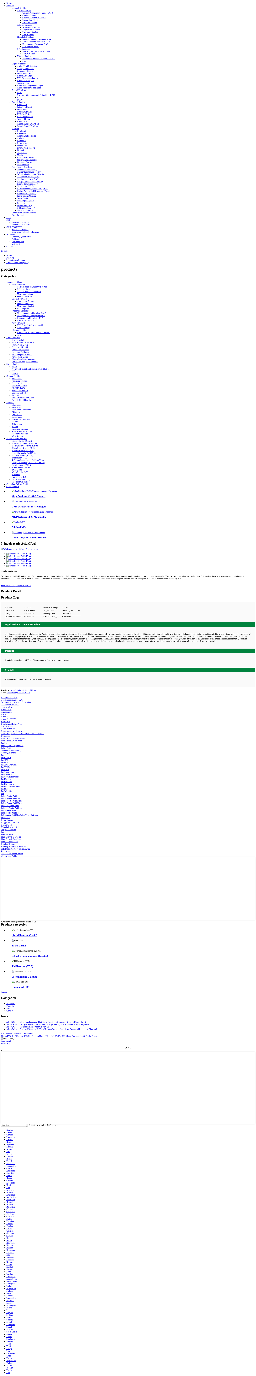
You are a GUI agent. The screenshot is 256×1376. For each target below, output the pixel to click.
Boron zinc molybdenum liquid (30, 85)
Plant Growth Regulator (22, 167)
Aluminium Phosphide (26, 136)
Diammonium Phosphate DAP (35, 44)
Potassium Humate (25, 107)
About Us (10, 234)
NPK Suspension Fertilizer (28, 78)
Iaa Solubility (6, 791)
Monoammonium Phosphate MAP (36, 39)
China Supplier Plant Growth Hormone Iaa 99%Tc (22, 733)
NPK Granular (28, 54)
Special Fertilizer (19, 90)
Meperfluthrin (23, 165)
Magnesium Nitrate (30, 20)
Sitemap (17, 1034)
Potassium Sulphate (30, 32)
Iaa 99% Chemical (9, 765)
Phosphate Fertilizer (25, 37)
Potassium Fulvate (24, 112)
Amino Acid (22, 121)
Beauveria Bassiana (25, 157)
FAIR (8, 220)
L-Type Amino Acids (10, 822)
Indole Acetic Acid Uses (11, 803)
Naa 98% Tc (6, 825)
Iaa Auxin (5, 769)
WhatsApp (5, 1043)
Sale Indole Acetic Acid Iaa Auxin (15, 849)
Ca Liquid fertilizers (25, 68)
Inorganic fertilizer (19, 8)
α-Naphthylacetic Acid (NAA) (23, 690)
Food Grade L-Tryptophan (12, 745)
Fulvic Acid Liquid (25, 73)
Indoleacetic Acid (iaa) (10, 813)
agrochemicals (7, 707)
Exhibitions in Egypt (20, 222)
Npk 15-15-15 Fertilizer (61, 1036)
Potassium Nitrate (29, 22)
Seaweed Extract (24, 119)
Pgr (2, 832)
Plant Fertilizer (7, 834)
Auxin (3, 714)
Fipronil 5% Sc (7, 1036)
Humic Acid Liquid (25, 76)
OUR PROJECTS (14, 227)
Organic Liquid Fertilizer (27, 126)
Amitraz (20, 138)
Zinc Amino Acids (9, 856)
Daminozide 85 (78, 1036)
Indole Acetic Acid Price (11, 801)
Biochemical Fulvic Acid (11, 724)
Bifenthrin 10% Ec (23, 1036)
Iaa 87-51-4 (6, 757)
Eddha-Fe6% (19, 527)
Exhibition (16, 239)
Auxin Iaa (5, 717)
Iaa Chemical (6, 774)
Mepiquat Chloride (25, 210)
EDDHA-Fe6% (23, 114)
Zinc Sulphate (28, 34)
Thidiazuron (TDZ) (25, 186)
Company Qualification (21, 237)
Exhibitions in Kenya (21, 225)
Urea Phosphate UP (30, 46)
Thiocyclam (22, 152)
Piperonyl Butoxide (25, 162)
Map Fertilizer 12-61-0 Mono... (28, 496)
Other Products (18, 215)
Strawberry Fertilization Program (25, 232)
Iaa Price (4, 789)
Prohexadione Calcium (26, 196)
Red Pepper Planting (20, 229)
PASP (19, 92)
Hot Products (6, 1034)
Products (10, 6)
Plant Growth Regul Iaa (11, 837)
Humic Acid (22, 104)
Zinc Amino (6, 851)
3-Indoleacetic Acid (9, 697)
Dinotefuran (22, 145)
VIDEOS (16, 244)
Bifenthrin (21, 140)
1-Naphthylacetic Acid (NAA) (30, 181)
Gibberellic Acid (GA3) (27, 169)
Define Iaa (5, 736)
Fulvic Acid (22, 109)
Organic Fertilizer (19, 102)
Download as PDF (23, 585)
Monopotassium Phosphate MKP (36, 42)
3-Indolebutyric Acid (10, 705)
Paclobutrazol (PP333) (26, 193)
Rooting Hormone (8, 844)
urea (24, 61)
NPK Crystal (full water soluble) (36, 51)
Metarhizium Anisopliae (27, 160)
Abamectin (21, 133)
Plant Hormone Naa (9, 841)
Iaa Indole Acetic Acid (10, 786)
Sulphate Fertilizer (24, 25)
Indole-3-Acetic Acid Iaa (11, 808)
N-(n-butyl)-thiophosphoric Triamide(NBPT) (36, 95)
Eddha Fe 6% (91, 1036)
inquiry (4, 992)
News (8, 217)
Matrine (20, 155)
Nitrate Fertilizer (24, 10)
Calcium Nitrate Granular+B (34, 18)
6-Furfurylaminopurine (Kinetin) (30, 174)
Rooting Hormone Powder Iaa (14, 846)
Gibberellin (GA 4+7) (26, 208)
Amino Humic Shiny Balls (28, 124)
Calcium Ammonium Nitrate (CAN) (37, 13)
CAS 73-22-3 (7, 726)
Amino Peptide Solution (27, 66)
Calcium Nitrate (29, 15)
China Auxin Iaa (8, 729)
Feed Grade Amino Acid (11, 741)
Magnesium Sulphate (31, 30)
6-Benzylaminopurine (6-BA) (29, 172)
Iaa (2, 755)
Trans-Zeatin (22, 198)
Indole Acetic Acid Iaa (10, 798)
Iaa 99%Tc (5, 767)
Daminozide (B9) (24, 205)
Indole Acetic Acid (9, 796)
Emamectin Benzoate (26, 148)
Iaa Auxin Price (7, 772)
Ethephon (21, 203)
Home (9, 3)
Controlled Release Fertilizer (24, 213)
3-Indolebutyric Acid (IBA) (28, 177)
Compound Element (25, 71)
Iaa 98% (4, 760)
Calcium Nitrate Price (41, 1036)
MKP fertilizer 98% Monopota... (29, 516)
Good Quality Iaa (8, 753)
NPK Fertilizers (23, 49)
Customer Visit (18, 241)
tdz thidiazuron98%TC (24, 935)
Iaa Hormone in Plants (10, 784)
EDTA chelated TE (25, 116)
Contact (9, 246)
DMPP (20, 100)
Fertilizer (5, 743)
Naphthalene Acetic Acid (11, 827)
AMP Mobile (27, 1034)
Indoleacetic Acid (8, 810)
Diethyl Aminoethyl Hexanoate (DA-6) (33, 191)
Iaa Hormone (6, 781)
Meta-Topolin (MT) (25, 201)
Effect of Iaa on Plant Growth (13, 738)
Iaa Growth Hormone (10, 777)
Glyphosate (22, 131)
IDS (19, 97)
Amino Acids (6, 712)
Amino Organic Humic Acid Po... (30, 537)
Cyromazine (22, 143)
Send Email (6, 1041)
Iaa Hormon (6, 779)
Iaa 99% (4, 762)
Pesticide (15, 128)
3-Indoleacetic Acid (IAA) (28, 179)
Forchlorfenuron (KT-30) (27, 184)
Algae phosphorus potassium (29, 88)
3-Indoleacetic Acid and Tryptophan (16, 702)
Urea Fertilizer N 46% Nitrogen (29, 506)
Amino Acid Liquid (25, 80)
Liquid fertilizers (19, 64)
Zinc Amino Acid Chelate (12, 854)
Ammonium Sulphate (31, 27)
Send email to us (8, 585)
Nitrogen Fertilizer (25, 56)
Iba (2, 793)
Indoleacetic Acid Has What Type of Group (19, 815)
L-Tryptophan (7, 820)
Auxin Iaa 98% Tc (9, 719)
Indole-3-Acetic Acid (10, 805)
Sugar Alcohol (23, 83)
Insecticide (5, 817)
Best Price (5, 721)
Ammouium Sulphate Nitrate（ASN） (38, 59)
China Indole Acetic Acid (11, 731)
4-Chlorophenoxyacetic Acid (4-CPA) (33, 189)
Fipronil (20, 150)
